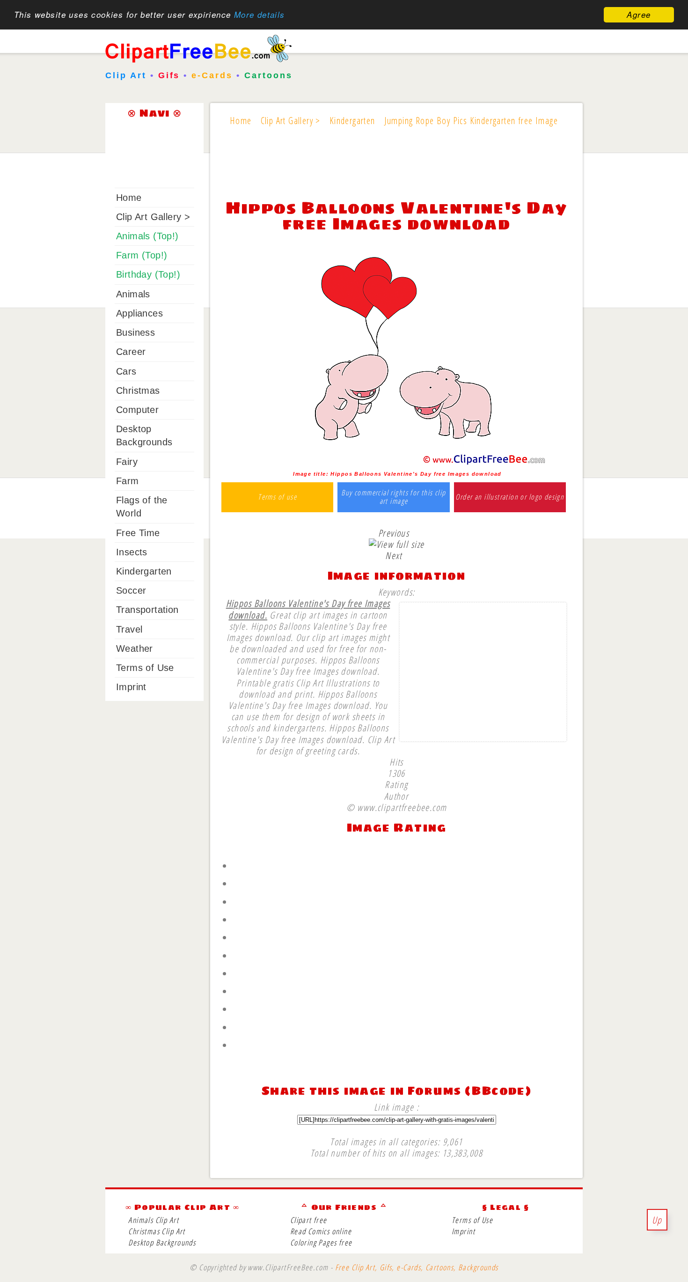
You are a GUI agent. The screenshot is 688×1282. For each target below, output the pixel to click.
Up (657, 1219)
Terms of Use (145, 668)
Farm (127, 481)
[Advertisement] (396, 169)
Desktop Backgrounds (162, 1242)
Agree (639, 14)
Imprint (131, 687)
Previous (393, 532)
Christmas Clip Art (156, 1231)
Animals (133, 294)
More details (259, 15)
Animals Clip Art (153, 1220)
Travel (129, 629)
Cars (126, 371)
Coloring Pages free (321, 1242)
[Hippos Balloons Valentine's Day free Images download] (397, 462)
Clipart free (308, 1220)
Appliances (139, 313)
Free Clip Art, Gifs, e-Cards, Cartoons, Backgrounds (416, 1267)
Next (393, 555)
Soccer (131, 590)
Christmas (138, 390)
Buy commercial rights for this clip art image (393, 497)
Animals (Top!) (147, 236)
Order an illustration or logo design (509, 497)
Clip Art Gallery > (153, 217)
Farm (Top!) (141, 255)
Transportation (147, 609)
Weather (134, 648)
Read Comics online (320, 1231)
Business (135, 332)
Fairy (127, 462)
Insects (131, 552)
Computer (137, 410)
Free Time (138, 533)
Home (129, 197)
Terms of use (277, 497)
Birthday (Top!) (148, 274)
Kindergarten (144, 571)
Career (131, 351)
